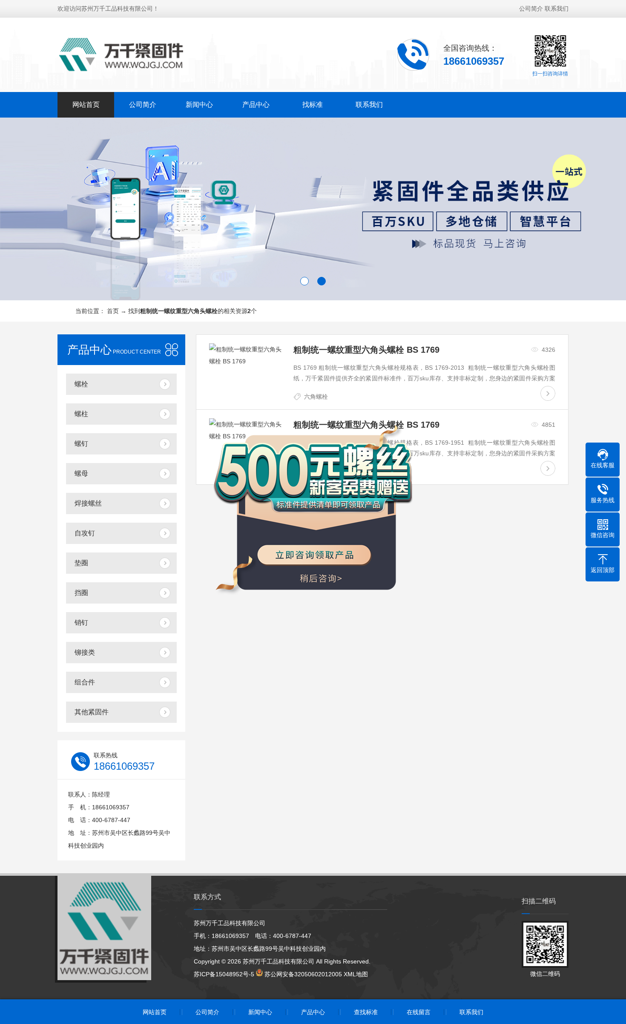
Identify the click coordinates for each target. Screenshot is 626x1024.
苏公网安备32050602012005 (303, 974)
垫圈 (81, 563)
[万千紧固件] (121, 54)
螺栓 (81, 384)
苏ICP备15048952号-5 (224, 974)
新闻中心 (199, 104)
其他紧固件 (92, 712)
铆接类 (85, 652)
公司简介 (531, 8)
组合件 (85, 682)
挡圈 (81, 592)
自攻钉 (85, 533)
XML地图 (356, 974)
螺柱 (81, 413)
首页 (113, 311)
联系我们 (557, 8)
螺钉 (81, 443)
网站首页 (86, 104)
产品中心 (256, 104)
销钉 (81, 622)
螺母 (81, 473)
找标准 (312, 104)
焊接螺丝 (88, 503)
